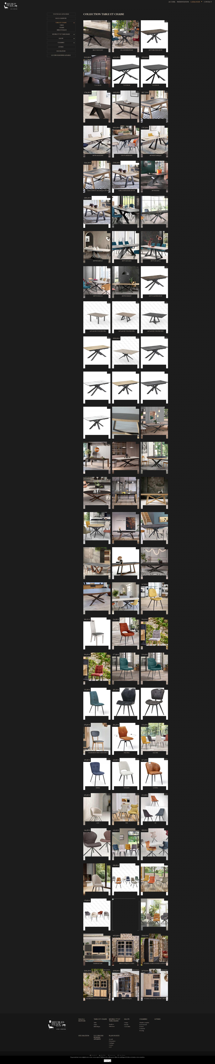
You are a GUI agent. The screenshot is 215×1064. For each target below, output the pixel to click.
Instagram (112, 1055)
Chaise (166, 583)
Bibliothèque (107, 934)
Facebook (94, 1055)
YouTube (103, 1055)
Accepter (106, 1060)
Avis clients (122, 1055)
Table (108, 21)
